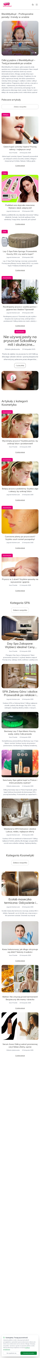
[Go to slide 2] (33, 52)
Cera (4, 173)
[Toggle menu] (37, 5)
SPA (6, 36)
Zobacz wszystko (20, 107)
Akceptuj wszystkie (28, 1353)
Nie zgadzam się (11, 1353)
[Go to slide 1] (32, 52)
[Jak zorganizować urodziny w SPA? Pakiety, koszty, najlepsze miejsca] (20, 38)
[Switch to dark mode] (33, 4)
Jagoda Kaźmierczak (13, 211)
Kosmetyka (7, 278)
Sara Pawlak (13, 153)
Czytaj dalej (20, 365)
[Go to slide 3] (35, 52)
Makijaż (6, 115)
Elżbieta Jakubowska (10, 48)
